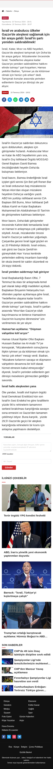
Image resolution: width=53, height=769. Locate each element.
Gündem (7, 705)
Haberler (9, 11)
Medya (7, 709)
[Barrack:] (26, 574)
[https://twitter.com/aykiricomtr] (9, 737)
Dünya (16, 11)
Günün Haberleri (26, 717)
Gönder (9, 467)
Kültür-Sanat (33, 705)
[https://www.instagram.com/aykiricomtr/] (14, 737)
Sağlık (31, 709)
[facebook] (4, 99)
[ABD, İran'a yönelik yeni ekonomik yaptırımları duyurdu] (26, 534)
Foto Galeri (7, 717)
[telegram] (21, 99)
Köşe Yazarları (8, 720)
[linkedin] (27, 99)
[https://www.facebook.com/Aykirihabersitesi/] (4, 737)
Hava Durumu (8, 726)
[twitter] (10, 99)
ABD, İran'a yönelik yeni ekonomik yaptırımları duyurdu (25, 554)
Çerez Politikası (36, 747)
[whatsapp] (15, 99)
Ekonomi (32, 701)
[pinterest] (32, 99)
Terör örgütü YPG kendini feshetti (24, 515)
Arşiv (21, 720)
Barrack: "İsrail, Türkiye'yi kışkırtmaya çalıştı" (20, 594)
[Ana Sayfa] (3, 11)
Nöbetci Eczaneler (10, 730)
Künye (16, 747)
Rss (10, 747)
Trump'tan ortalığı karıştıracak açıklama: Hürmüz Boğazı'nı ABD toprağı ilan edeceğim (24, 634)
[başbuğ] (19, 737)
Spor (30, 713)
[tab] (9, 437)
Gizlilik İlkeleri (26, 752)
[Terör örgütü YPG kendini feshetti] (26, 497)
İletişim (24, 747)
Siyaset (7, 713)
